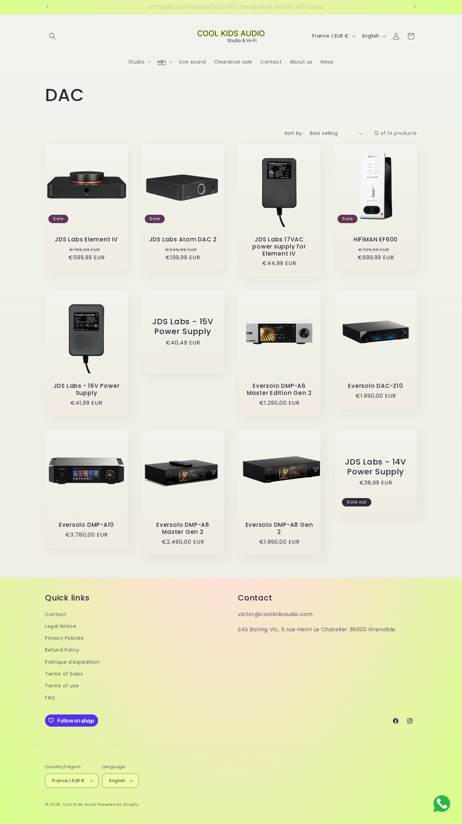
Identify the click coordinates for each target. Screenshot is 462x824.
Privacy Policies (64, 638)
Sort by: (293, 133)
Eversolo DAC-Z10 (375, 386)
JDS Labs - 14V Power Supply (375, 467)
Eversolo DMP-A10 (86, 524)
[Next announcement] (414, 6)
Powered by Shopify (118, 804)
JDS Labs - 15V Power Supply (182, 326)
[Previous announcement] (47, 6)
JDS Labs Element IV (86, 239)
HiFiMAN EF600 (375, 239)
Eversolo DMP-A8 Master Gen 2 (182, 528)
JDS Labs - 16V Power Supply (86, 389)
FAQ (50, 697)
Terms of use (62, 685)
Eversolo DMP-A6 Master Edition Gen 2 (279, 389)
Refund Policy (62, 649)
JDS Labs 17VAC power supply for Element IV (279, 246)
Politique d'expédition (72, 662)
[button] (52, 36)
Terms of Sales (64, 673)
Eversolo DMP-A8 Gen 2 (279, 528)
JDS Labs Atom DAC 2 (183, 239)
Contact (55, 614)
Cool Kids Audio (80, 804)
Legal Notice (60, 626)
